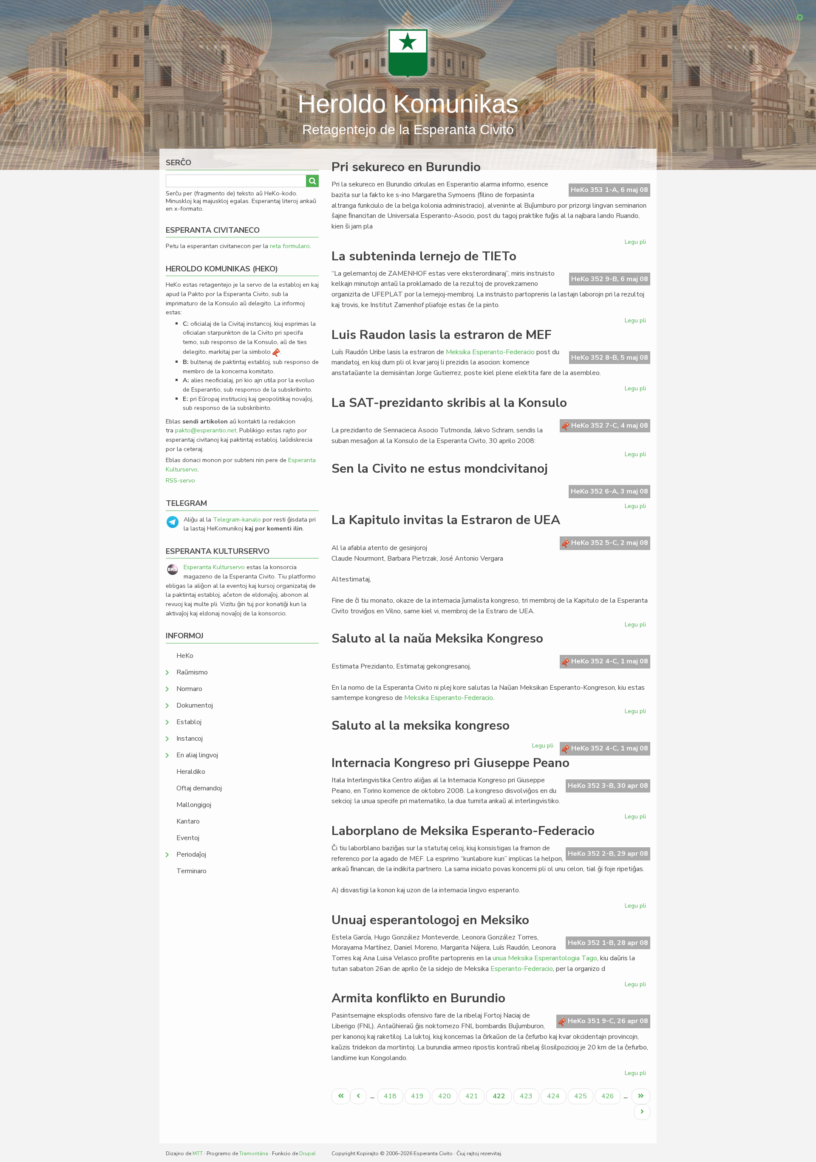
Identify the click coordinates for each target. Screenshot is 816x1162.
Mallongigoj (193, 804)
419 (418, 1096)
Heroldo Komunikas (408, 104)
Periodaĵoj (191, 854)
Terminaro (191, 871)
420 (445, 1096)
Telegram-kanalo (237, 519)
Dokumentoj (194, 705)
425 (581, 1096)
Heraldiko (190, 771)
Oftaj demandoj (199, 788)
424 (554, 1096)
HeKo (184, 655)
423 (527, 1096)
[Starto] (408, 53)
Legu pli (636, 243)
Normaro (189, 689)
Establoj (188, 722)
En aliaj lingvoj (197, 755)
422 (502, 1097)
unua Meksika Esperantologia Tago (545, 958)
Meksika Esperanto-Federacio (490, 352)
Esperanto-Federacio (521, 968)
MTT (198, 1153)
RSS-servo (180, 480)
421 (473, 1096)
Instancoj (189, 738)
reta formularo (290, 246)
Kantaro (188, 821)
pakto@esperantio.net (205, 430)
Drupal (307, 1153)
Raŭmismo (192, 672)
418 (391, 1096)
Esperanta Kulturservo (214, 567)
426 (609, 1096)
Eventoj (187, 838)
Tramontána (253, 1153)
